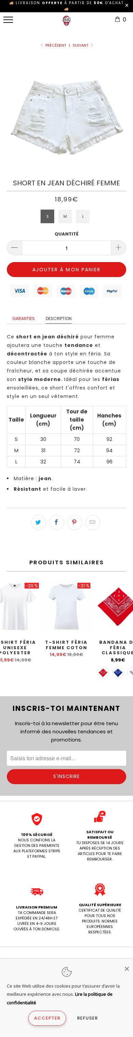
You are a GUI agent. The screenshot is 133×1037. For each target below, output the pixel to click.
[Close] (126, 968)
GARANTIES (23, 318)
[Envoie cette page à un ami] (92, 522)
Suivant (81, 45)
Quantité (66, 234)
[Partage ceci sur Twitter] (38, 522)
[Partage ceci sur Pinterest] (74, 522)
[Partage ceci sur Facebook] (56, 522)
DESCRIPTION (59, 318)
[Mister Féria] (66, 23)
